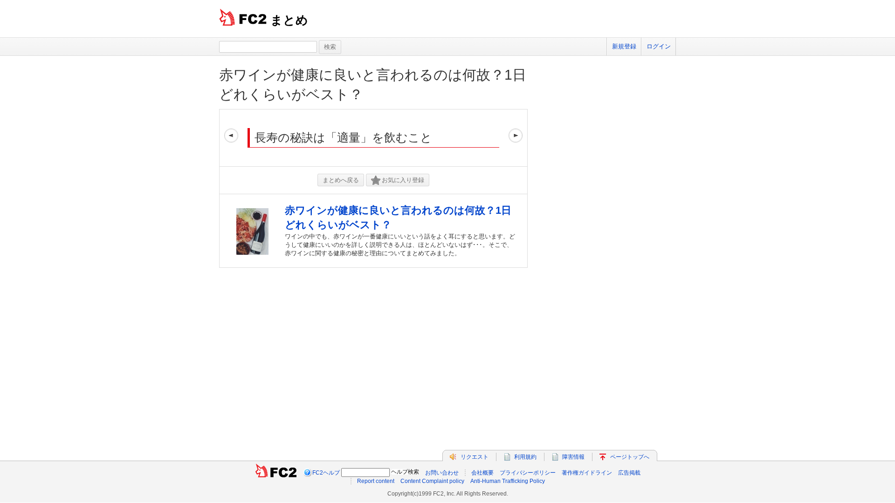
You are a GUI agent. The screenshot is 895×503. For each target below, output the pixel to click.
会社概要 (482, 472)
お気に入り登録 (403, 180)
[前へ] (231, 137)
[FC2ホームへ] (276, 472)
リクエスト (475, 457)
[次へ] (516, 137)
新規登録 (624, 46)
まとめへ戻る (341, 180)
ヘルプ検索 (405, 472)
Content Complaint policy (432, 481)
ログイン (659, 46)
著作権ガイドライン (587, 472)
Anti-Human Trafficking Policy (507, 481)
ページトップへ (629, 457)
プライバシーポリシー (528, 472)
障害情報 (573, 457)
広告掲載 (629, 472)
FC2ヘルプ (326, 472)
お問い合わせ (442, 472)
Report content (375, 481)
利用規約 (525, 457)
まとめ (289, 20)
